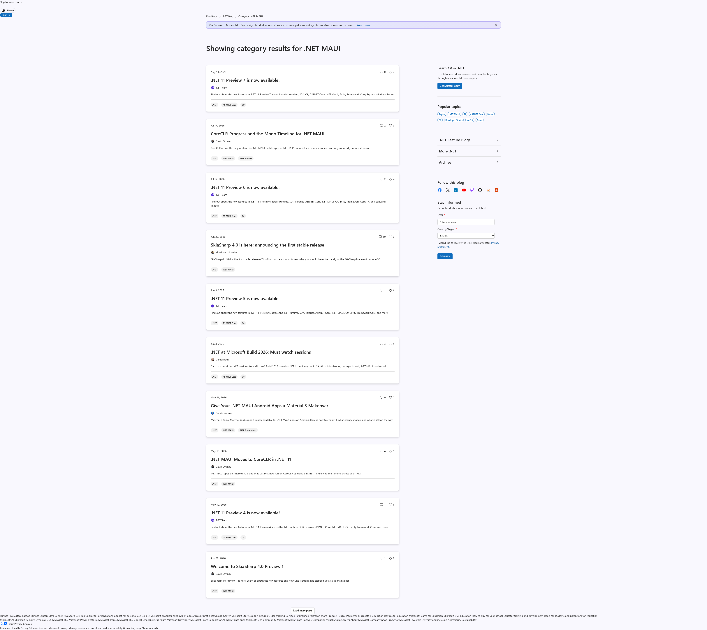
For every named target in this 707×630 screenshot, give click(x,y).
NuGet (470, 120)
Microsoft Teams (107, 620)
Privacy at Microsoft (399, 620)
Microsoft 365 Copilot (129, 620)
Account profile (201, 615)
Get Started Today (450, 85)
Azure (480, 120)
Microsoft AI (7, 620)
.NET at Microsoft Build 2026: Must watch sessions (261, 352)
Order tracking (276, 615)
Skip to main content (11, 2)
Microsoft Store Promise (323, 615)
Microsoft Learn (199, 620)
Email (441, 215)
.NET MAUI (454, 114)
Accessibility (454, 620)
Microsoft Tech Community (261, 620)
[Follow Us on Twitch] (472, 190)
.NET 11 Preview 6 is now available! (245, 187)
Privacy (64, 628)
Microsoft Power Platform (83, 620)
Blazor (490, 114)
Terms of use (94, 628)
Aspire (442, 114)
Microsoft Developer (178, 620)
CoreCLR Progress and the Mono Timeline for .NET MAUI (267, 133)
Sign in (6, 14)
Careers (345, 620)
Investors (416, 620)
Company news (378, 620)
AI (465, 114)
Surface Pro (6, 615)
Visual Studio (333, 620)
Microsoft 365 (60, 620)
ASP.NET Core (476, 114)
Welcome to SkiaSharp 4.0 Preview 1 (247, 566)
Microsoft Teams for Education (426, 615)
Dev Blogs (211, 16)
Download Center (221, 615)
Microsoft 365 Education (457, 615)
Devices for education (396, 615)
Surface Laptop (21, 615)
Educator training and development (523, 615)
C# (440, 120)
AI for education (588, 615)
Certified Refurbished (297, 615)
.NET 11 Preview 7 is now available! (245, 80)
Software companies (314, 620)
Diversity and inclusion (434, 620)
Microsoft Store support (244, 615)
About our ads (150, 628)
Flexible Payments (347, 615)
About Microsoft (360, 620)
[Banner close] (496, 25)
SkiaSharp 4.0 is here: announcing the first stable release (267, 245)
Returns (263, 615)
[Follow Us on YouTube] (464, 190)
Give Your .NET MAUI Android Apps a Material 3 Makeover (269, 405)
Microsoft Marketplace (289, 620)
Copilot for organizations (99, 615)
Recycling (136, 628)
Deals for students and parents (561, 615)
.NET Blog (228, 16)
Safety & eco (123, 628)
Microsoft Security (25, 620)
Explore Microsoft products (157, 615)
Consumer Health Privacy (14, 628)
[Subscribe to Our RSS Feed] (496, 190)
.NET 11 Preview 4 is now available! (245, 512)
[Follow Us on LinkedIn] (456, 190)
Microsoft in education (370, 615)
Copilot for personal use (127, 615)
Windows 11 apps (183, 615)
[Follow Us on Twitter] (448, 190)
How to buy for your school (487, 615)
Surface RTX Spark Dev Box (70, 615)
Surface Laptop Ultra (42, 615)
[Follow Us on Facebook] (439, 190)
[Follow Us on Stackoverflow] (488, 190)
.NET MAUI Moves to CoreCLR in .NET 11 (251, 459)
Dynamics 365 (44, 620)
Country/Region (447, 229)
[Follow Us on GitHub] (480, 190)
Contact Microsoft (49, 628)
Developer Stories (453, 120)
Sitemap (33, 628)
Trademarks (108, 628)
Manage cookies (77, 628)
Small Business (151, 620)
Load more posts (302, 610)
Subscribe (445, 256)
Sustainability (469, 620)
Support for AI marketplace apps (227, 620)
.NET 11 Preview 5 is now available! (245, 298)
